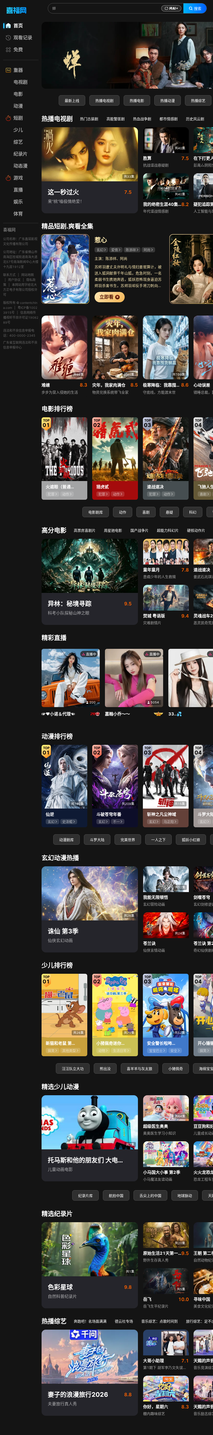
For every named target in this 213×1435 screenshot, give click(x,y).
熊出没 (105, 1068)
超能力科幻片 (168, 530)
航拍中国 (116, 1195)
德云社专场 (124, 1321)
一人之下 (158, 839)
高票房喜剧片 (85, 530)
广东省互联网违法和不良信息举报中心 (20, 345)
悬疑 (169, 512)
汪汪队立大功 (73, 1068)
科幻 (192, 512)
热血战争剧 (142, 119)
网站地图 (27, 275)
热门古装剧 (89, 119)
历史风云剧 (195, 119)
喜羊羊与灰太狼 (139, 1068)
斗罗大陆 (97, 839)
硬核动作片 (196, 530)
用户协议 (14, 280)
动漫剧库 (66, 839)
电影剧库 (95, 512)
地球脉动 (184, 1195)
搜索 (197, 9)
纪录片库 (85, 1195)
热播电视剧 (104, 100)
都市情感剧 (168, 119)
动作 (122, 512)
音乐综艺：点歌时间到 (159, 1321)
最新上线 (72, 100)
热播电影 (137, 100)
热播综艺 (198, 100)
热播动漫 (167, 100)
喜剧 (146, 512)
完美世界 (128, 839)
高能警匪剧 (115, 119)
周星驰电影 (113, 530)
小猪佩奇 (175, 1068)
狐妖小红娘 (191, 839)
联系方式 (9, 275)
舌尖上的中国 (150, 1195)
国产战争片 (139, 530)
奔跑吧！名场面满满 (90, 1321)
